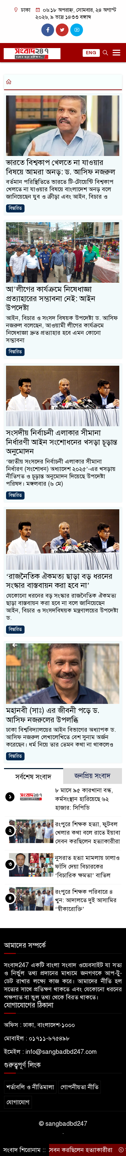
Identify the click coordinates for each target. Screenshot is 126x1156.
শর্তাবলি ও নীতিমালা (30, 1087)
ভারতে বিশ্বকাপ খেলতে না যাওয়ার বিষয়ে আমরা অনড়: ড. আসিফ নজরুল (60, 167)
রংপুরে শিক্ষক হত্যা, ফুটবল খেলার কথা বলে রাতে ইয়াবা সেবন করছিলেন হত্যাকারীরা (87, 833)
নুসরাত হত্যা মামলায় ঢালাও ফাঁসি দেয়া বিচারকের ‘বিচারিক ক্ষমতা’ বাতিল (87, 866)
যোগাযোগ (18, 1102)
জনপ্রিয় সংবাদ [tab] (93, 776)
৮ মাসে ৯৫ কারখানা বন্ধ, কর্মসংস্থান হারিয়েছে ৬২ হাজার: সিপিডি (84, 799)
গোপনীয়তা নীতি (79, 1087)
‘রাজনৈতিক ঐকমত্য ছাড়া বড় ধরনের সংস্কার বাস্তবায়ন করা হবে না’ (59, 581)
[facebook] (47, 30)
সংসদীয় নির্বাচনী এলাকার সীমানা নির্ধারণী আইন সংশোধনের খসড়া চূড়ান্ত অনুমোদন (61, 442)
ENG (91, 52)
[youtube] (76, 30)
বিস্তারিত (15, 208)
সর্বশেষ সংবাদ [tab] (33, 777)
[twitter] (62, 30)
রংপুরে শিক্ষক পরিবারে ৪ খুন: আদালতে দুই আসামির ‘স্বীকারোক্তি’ (86, 900)
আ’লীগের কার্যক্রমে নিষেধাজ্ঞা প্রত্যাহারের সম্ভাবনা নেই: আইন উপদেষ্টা (50, 298)
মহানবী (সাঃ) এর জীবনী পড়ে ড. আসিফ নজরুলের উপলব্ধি (52, 715)
